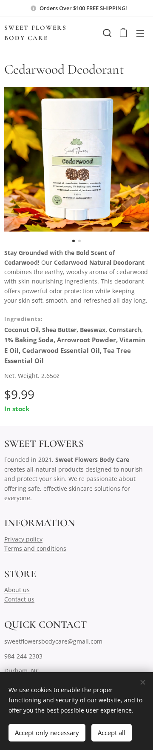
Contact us (19, 599)
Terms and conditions (35, 548)
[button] (106, 32)
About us (17, 590)
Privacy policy (23, 539)
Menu (140, 32)
